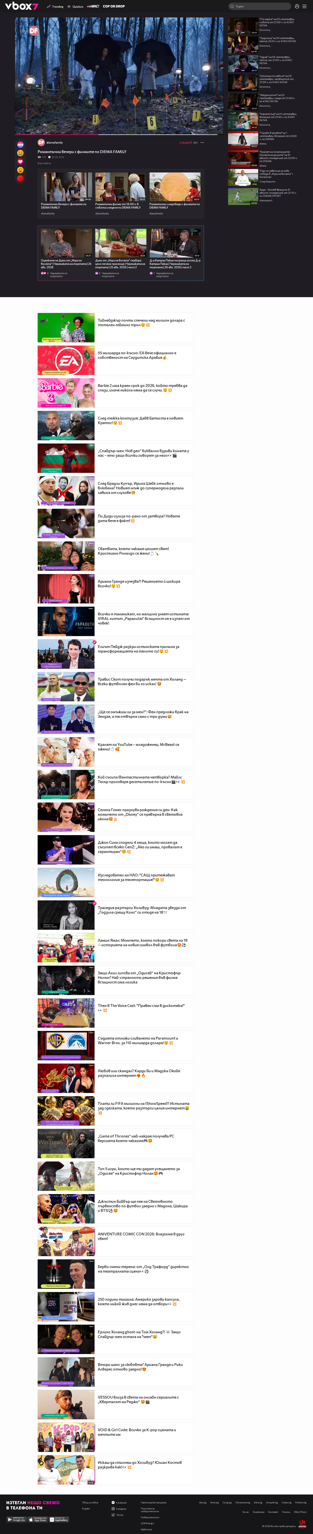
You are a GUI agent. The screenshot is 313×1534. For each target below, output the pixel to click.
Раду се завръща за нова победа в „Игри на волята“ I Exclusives (276, 173)
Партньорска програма (153, 1502)
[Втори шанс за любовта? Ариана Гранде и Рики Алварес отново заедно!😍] (66, 1372)
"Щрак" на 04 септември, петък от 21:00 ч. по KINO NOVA (276, 60)
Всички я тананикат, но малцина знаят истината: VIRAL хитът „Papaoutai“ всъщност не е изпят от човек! (144, 618)
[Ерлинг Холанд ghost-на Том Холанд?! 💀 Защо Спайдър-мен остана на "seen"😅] (66, 1339)
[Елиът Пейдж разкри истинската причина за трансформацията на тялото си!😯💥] (66, 654)
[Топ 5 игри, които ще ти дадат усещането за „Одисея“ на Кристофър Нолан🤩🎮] (66, 1176)
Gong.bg (227, 1502)
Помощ (286, 1512)
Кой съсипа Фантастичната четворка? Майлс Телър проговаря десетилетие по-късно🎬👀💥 (141, 779)
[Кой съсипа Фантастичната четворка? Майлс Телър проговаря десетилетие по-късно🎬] (66, 784)
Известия (146, 1529)
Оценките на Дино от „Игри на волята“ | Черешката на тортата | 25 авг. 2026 (66, 264)
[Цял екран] (218, 130)
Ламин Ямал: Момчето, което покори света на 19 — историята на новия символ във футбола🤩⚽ (142, 942)
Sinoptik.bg (272, 1502)
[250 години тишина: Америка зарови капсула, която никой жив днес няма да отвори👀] (66, 1306)
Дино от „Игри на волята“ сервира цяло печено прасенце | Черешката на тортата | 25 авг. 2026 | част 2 (120, 264)
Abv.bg (202, 1502)
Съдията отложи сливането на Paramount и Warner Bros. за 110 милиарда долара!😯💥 (138, 1040)
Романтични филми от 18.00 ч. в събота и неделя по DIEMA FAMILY (118, 205)
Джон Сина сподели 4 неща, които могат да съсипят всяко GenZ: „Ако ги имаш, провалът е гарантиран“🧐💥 (140, 847)
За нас (245, 1512)
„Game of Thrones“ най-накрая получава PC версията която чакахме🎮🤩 (136, 1138)
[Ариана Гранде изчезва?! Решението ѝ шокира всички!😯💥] (66, 588)
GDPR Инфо (147, 1523)
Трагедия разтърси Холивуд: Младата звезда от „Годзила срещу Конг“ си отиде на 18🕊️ (142, 909)
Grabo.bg (286, 1502)
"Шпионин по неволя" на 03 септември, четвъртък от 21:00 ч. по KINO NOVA (277, 79)
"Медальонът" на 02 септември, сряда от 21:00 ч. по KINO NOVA (277, 98)
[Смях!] (20, 153)
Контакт (273, 1512)
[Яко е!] (20, 144)
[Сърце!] (20, 161)
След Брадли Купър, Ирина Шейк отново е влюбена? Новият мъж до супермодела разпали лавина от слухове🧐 (141, 488)
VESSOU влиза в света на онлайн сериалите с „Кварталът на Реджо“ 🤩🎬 (138, 1399)
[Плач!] (20, 170)
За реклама (258, 1512)
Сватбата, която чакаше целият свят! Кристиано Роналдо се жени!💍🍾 (133, 550)
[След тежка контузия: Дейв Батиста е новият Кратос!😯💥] (66, 425)
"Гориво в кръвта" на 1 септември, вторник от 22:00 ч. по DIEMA (278, 135)
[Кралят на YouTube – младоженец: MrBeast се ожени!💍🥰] (66, 752)
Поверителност (150, 1517)
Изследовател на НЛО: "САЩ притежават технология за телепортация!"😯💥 (136, 877)
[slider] (157, 126)
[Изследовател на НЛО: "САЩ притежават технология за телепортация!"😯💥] (66, 882)
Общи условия (90, 1502)
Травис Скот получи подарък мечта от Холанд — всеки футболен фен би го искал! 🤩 (142, 681)
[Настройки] (217, 23)
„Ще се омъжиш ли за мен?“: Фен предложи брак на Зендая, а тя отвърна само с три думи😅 (143, 714)
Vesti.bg (214, 1502)
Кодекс (86, 1508)
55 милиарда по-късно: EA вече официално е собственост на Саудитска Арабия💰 (137, 355)
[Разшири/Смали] (210, 130)
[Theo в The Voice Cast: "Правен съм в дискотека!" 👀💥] (66, 1013)
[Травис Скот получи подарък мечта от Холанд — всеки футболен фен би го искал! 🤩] (66, 686)
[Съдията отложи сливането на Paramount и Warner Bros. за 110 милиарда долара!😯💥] (66, 1045)
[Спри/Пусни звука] (27, 130)
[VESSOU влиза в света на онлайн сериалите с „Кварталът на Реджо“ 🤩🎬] (66, 1404)
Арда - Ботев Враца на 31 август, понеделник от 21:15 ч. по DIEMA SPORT (278, 192)
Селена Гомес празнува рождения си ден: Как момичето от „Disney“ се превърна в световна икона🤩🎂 (140, 814)
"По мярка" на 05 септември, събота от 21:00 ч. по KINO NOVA (277, 22)
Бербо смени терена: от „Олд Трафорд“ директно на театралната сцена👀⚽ (143, 1268)
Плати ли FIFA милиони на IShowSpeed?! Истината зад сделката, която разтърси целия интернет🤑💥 (143, 1108)
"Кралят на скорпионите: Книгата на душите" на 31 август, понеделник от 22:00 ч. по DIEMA (278, 156)
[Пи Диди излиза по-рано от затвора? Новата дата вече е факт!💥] (66, 523)
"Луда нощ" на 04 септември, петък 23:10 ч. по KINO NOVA (278, 39)
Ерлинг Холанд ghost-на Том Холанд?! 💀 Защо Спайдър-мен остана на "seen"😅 (139, 1334)
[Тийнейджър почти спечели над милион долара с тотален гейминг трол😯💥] (66, 327)
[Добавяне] (217, 30)
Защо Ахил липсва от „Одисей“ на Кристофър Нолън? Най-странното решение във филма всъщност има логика (139, 977)
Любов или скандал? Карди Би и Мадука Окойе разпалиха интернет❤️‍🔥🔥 (139, 1073)
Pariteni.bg (300, 1502)
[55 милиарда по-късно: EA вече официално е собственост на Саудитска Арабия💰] (66, 360)
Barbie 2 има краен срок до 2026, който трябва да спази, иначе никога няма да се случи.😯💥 (142, 387)
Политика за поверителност (150, 1510)
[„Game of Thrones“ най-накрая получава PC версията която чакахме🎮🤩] (66, 1143)
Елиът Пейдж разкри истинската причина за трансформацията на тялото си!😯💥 (138, 648)
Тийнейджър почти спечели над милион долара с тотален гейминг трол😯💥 (141, 322)
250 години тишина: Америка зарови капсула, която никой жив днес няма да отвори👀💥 (139, 1301)
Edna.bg (258, 1502)
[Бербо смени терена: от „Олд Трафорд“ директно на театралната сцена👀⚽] (66, 1274)
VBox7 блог (300, 1512)
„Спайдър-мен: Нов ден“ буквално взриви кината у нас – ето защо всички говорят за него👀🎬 (143, 453)
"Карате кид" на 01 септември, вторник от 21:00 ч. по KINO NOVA (278, 117)
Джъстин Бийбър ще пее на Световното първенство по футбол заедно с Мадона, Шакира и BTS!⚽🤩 (143, 1206)
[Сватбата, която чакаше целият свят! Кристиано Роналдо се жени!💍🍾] (66, 556)
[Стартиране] (20, 130)
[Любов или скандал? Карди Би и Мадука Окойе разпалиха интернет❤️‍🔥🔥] (66, 1078)
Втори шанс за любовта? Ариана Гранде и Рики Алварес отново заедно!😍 (140, 1366)
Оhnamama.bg (242, 1502)
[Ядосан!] (20, 178)
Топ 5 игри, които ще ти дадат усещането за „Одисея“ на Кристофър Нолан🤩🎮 (139, 1171)
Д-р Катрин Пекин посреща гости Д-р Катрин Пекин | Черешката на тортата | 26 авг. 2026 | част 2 (175, 264)
